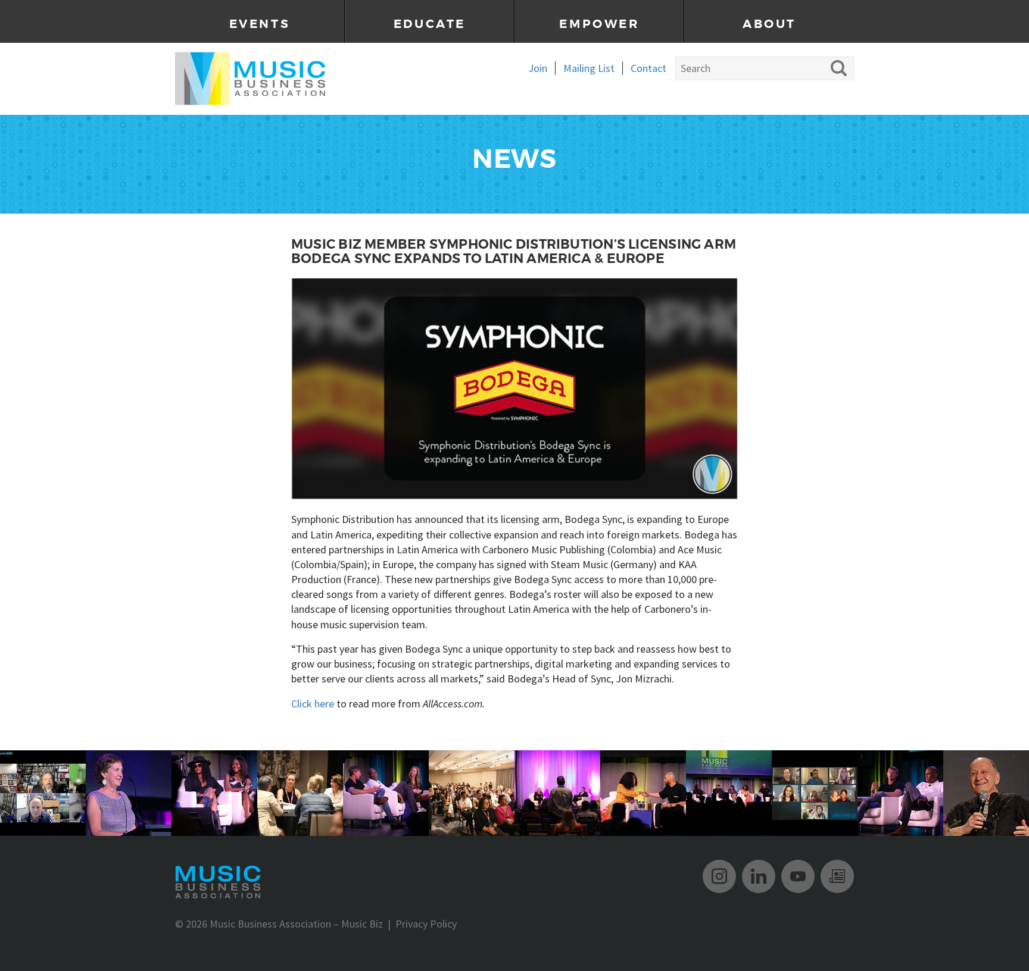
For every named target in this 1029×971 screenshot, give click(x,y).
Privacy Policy (426, 924)
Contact (648, 68)
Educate (430, 24)
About (769, 24)
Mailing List (589, 68)
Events (260, 24)
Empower (599, 24)
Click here (312, 703)
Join (537, 68)
